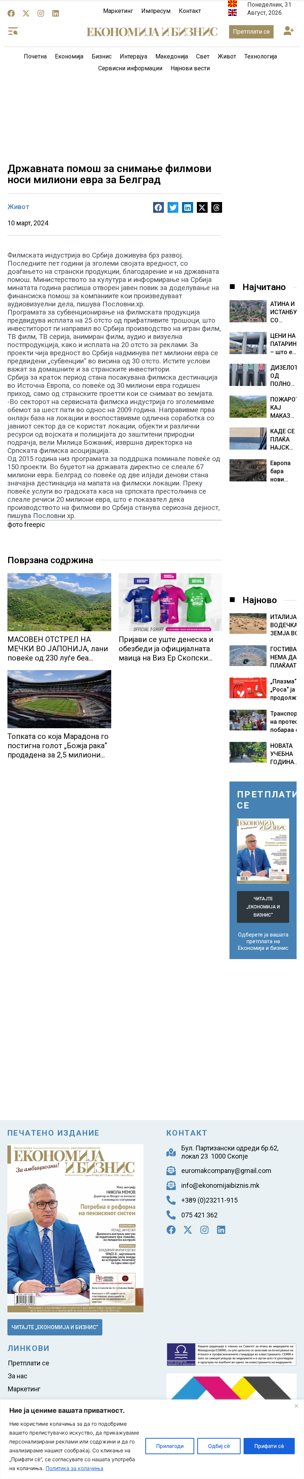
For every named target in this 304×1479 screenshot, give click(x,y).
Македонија (171, 56)
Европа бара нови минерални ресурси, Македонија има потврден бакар (283, 472)
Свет (202, 56)
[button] (288, 31)
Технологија (260, 56)
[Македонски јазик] (232, 5)
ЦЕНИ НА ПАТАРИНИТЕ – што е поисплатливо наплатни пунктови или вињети (283, 344)
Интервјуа (133, 56)
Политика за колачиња (74, 1468)
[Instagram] (40, 13)
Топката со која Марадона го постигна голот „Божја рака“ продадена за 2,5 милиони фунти (58, 750)
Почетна (35, 56)
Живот (227, 56)
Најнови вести (190, 68)
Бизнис (102, 56)
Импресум (156, 10)
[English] (232, 13)
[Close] (296, 1405)
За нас (17, 1376)
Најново (259, 600)
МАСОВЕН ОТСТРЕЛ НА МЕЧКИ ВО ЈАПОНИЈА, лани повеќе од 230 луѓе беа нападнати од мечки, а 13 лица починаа (57, 658)
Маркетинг (118, 10)
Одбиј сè (219, 1446)
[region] (152, 1439)
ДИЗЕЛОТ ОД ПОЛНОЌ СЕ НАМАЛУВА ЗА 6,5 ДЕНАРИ (283, 376)
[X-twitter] (26, 13)
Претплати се (28, 1363)
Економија (69, 56)
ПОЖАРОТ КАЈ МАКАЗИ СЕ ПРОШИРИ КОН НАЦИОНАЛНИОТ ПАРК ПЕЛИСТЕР (283, 408)
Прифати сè (269, 1446)
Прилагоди (170, 1446)
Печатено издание (53, 1133)
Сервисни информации (130, 68)
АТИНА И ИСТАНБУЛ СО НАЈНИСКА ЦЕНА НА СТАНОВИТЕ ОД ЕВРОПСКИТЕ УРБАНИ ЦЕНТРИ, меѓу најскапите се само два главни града (283, 312)
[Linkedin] (55, 13)
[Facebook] (11, 13)
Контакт (190, 10)
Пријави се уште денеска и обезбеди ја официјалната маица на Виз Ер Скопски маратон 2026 (166, 653)
